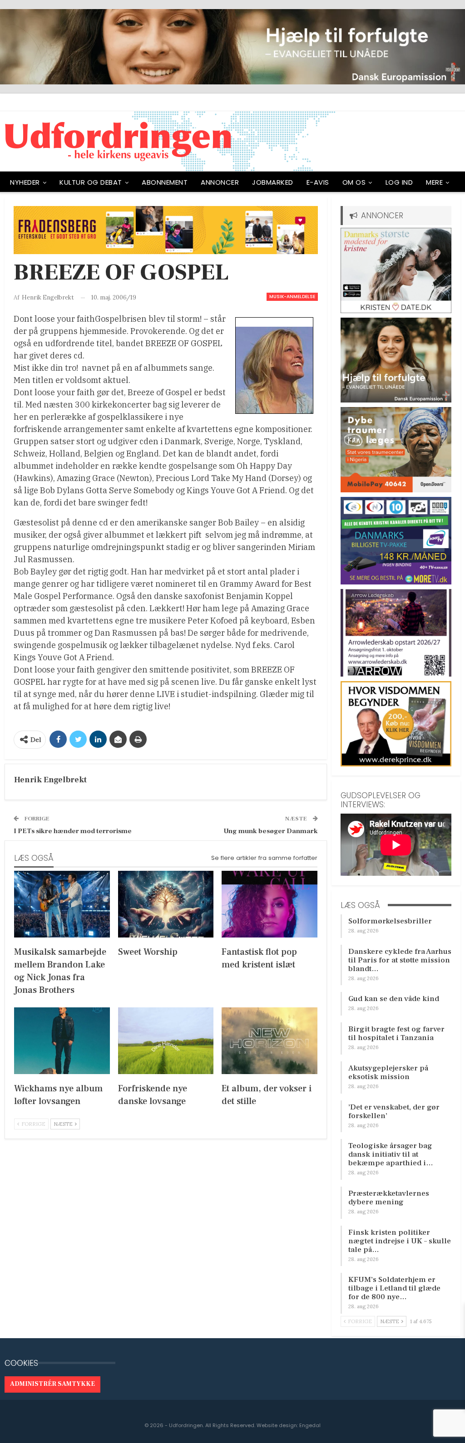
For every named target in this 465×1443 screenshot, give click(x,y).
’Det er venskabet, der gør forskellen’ (394, 1111)
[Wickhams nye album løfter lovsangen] (62, 1040)
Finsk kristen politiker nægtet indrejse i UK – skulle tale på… (399, 1241)
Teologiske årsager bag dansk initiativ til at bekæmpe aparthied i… (390, 1154)
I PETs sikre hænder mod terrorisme (73, 831)
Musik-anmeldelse (292, 296)
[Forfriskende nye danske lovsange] (166, 1040)
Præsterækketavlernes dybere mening (388, 1197)
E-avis (318, 182)
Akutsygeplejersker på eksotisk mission (388, 1072)
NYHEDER (25, 182)
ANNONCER (220, 182)
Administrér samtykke (52, 1384)
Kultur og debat (90, 182)
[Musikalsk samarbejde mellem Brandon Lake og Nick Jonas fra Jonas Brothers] (62, 904)
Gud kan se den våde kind (393, 999)
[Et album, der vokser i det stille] (269, 1040)
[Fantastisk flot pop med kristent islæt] (269, 904)
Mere (434, 182)
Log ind (399, 182)
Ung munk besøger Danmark (270, 831)
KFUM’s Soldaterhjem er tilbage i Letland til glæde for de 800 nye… (394, 1288)
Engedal (310, 1425)
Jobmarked (272, 182)
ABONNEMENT (165, 182)
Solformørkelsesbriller (390, 921)
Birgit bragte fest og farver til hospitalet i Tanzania (396, 1033)
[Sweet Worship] (166, 904)
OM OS (354, 182)
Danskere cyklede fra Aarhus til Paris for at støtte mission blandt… (399, 960)
